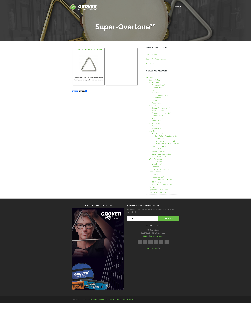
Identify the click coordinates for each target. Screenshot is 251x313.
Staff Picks (150, 63)
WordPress (127, 299)
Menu (177, 7)
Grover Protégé (155, 80)
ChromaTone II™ (161, 139)
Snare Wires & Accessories (162, 184)
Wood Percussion (155, 159)
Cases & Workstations (157, 192)
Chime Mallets (157, 149)
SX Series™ (156, 100)
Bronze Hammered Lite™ (161, 113)
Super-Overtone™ (158, 110)
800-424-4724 (156, 236)
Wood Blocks (157, 162)
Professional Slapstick (160, 169)
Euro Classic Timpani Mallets (166, 141)
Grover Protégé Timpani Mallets (167, 144)
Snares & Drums (155, 172)
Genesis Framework (114, 299)
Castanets (156, 167)
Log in (134, 299)
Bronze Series (157, 116)
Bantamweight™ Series (160, 95)
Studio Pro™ (156, 98)
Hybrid (154, 90)
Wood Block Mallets (159, 156)
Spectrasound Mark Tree (158, 190)
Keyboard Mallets (158, 151)
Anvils (154, 126)
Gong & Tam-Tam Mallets (161, 154)
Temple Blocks (157, 164)
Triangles (152, 105)
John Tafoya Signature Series (166, 136)
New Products (151, 54)
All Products (150, 77)
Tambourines (154, 82)
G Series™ (155, 174)
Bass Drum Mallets (159, 146)
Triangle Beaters (158, 118)
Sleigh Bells (156, 128)
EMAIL (146, 236)
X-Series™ (155, 93)
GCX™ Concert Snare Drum (162, 179)
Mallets (152, 131)
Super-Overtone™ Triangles (88, 50)
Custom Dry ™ (157, 87)
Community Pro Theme (95, 299)
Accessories (156, 103)
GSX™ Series (156, 182)
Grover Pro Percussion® (87, 7)
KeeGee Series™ (158, 177)
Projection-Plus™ (158, 85)
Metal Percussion (155, 123)
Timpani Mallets (158, 133)
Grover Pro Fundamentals (156, 59)
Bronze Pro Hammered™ (161, 108)
